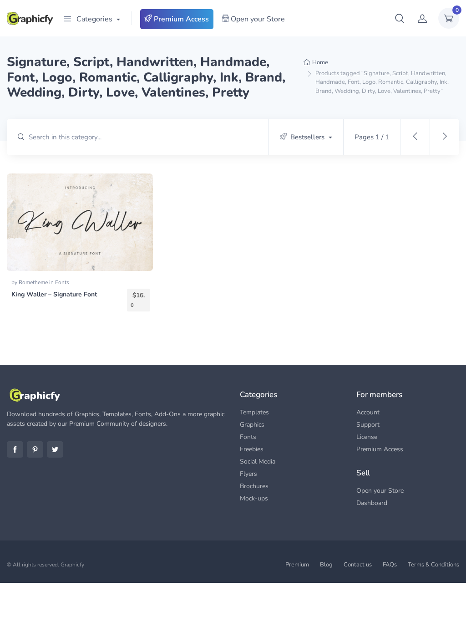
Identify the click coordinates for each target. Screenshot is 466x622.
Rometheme (34, 282)
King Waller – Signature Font (54, 294)
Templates (254, 412)
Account (368, 412)
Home (320, 62)
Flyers (248, 473)
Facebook (15, 449)
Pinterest (35, 449)
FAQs (390, 565)
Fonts (62, 282)
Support (368, 424)
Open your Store (257, 19)
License (366, 437)
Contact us (358, 565)
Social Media (257, 461)
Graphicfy (72, 564)
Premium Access (180, 19)
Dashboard (371, 503)
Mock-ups (254, 498)
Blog (326, 565)
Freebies (251, 449)
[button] (399, 18)
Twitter (55, 449)
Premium (297, 565)
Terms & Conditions (433, 565)
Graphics (252, 424)
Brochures (254, 486)
